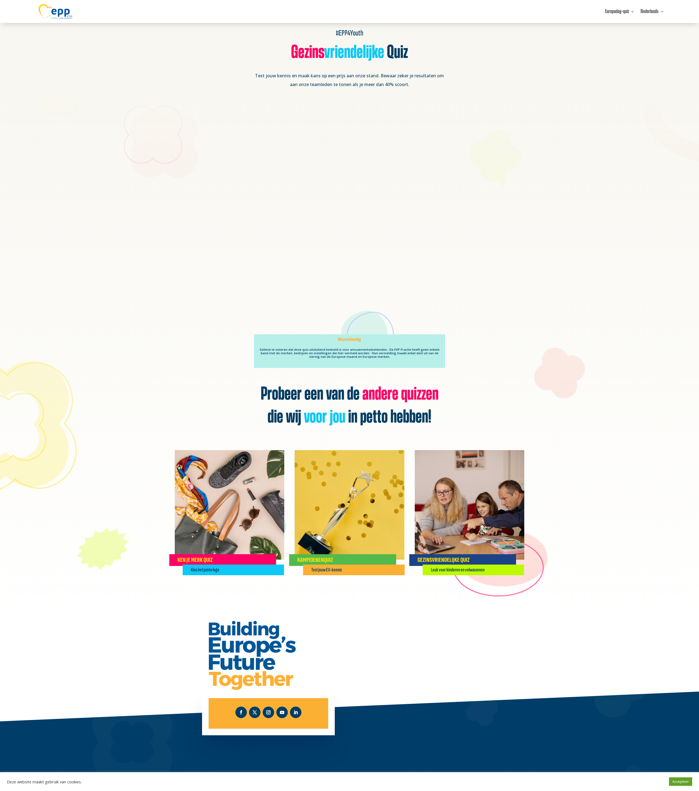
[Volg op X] (254, 712)
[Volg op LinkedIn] (295, 712)
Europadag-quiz (617, 11)
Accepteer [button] (680, 781)
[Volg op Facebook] (241, 712)
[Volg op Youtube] (282, 712)
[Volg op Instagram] (268, 712)
